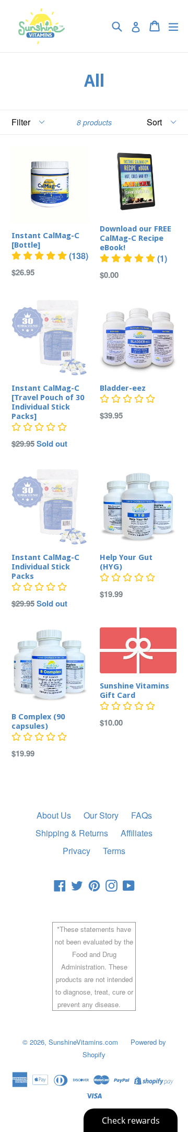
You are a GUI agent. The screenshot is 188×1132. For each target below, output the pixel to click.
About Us (54, 815)
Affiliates (136, 833)
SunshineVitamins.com (83, 1042)
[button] (49, 256)
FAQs (141, 815)
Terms (114, 851)
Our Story (101, 815)
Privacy (76, 851)
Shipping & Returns (72, 833)
